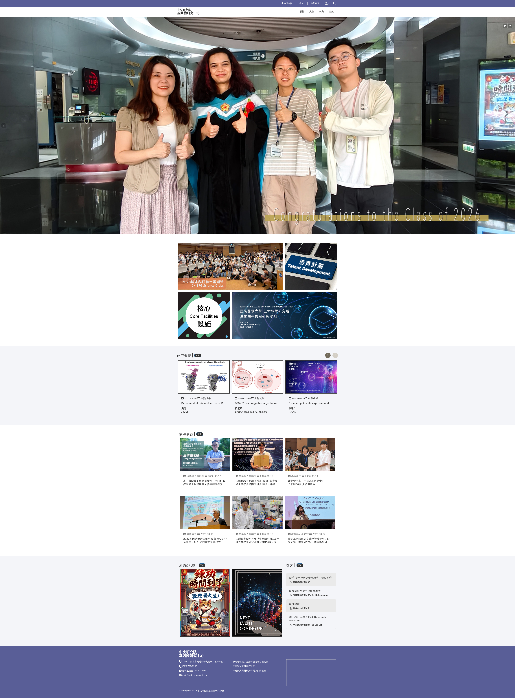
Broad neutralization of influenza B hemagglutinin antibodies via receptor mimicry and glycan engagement (203, 403)
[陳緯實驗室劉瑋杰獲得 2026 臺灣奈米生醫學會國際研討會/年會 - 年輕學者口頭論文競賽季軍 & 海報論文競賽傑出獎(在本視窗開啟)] (257, 454)
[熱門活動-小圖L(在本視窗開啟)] (204, 315)
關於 (302, 11)
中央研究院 (287, 3)
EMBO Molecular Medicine (251, 411)
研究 (321, 11)
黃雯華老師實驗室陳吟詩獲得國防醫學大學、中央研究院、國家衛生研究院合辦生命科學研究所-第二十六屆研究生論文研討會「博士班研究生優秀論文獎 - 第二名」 (309, 540)
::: (277, 3)
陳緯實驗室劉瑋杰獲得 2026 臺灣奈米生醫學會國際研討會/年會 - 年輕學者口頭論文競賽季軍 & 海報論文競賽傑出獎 (257, 482)
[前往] (203, 377)
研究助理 (294, 604)
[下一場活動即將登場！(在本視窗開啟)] (257, 603)
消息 (331, 11)
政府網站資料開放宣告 (244, 666)
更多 (197, 355)
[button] (505, 25)
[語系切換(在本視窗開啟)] (326, 3)
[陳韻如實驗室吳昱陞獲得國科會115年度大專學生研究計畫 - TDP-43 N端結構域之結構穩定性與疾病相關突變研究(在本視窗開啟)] (257, 512)
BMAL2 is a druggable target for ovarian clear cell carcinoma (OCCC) (257, 403)
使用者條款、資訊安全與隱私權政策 (250, 662)
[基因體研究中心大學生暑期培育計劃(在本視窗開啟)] (205, 603)
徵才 (301, 3)
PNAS (185, 411)
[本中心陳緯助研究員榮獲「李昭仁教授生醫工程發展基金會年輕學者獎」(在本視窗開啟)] (205, 454)
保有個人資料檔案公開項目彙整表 (249, 670)
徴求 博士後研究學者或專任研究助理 (310, 577)
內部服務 (315, 3)
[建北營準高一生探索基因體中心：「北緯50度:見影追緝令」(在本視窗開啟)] (310, 454)
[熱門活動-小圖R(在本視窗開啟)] (311, 266)
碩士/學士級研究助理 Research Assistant (307, 619)
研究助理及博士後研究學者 (305, 590)
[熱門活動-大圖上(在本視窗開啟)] (230, 266)
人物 (311, 11)
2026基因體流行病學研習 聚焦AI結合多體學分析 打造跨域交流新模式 (205, 540)
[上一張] (328, 355)
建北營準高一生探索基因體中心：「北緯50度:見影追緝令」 (307, 482)
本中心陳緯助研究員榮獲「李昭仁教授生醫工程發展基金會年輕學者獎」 (204, 482)
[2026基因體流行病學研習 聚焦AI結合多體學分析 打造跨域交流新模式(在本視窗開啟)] (205, 512)
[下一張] (335, 355)
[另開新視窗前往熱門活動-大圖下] (284, 315)
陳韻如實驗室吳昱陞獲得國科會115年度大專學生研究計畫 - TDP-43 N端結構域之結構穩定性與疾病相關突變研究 (257, 540)
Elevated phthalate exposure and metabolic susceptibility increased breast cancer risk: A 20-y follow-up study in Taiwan (311, 403)
